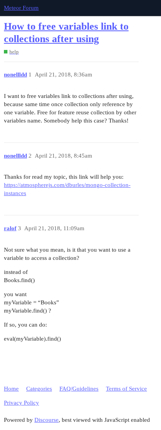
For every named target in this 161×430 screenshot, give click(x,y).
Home (11, 389)
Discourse (46, 420)
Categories (39, 389)
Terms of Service (126, 389)
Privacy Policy (21, 403)
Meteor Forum (21, 8)
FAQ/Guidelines (78, 389)
